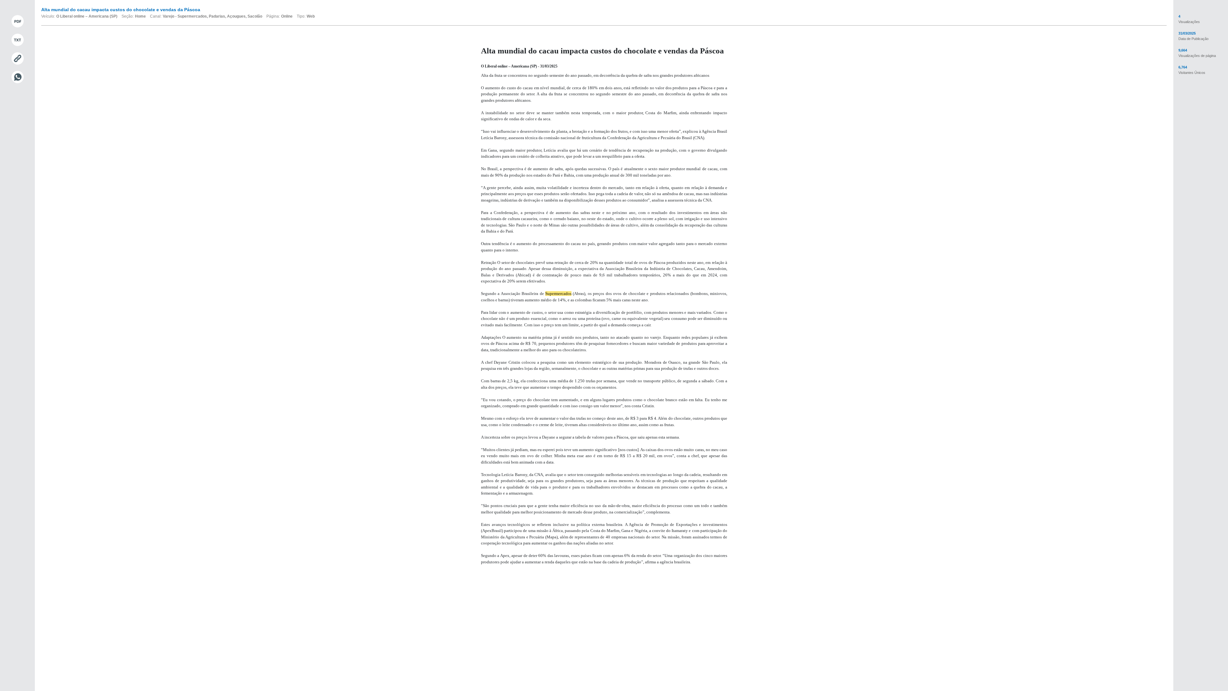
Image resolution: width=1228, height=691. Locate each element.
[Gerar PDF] (17, 21)
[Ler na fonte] (17, 58)
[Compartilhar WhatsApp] (17, 77)
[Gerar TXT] (17, 40)
